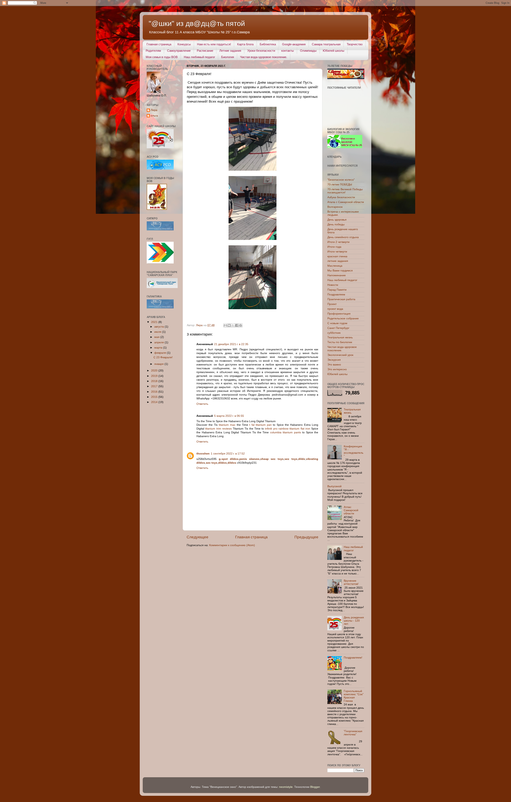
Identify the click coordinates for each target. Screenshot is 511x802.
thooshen (203, 453)
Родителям (153, 50)
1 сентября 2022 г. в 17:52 (228, 453)
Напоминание (336, 275)
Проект (332, 304)
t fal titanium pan (260, 424)
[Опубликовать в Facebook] (237, 325)
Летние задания (230, 50)
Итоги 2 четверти (338, 242)
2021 (154, 322)
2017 (154, 386)
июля (158, 331)
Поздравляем (336, 294)
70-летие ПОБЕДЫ (339, 184)
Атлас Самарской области (351, 510)
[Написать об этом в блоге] (229, 325)
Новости (332, 284)
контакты (287, 50)
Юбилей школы (333, 50)
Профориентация (339, 313)
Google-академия (294, 44)
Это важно (334, 364)
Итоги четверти (337, 251)
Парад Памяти (337, 289)
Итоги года (334, 246)
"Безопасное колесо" (341, 179)
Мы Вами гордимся (340, 270)
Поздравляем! (353, 657)
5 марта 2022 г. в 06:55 (229, 415)
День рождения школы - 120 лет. (354, 620)
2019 (154, 375)
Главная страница (159, 44)
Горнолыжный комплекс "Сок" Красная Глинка (353, 696)
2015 (154, 396)
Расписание (205, 50)
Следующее (197, 537)
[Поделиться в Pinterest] (241, 325)
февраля (160, 352)
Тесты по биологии (339, 342)
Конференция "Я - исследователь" (353, 451)
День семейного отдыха (343, 237)
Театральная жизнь (340, 337)
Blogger (315, 786)
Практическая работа (341, 299)
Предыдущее (306, 537)
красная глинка (337, 256)
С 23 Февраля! (163, 357)
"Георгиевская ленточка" (353, 733)
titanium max (227, 424)
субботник (334, 332)
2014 (154, 402)
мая (157, 337)
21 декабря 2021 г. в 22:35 (231, 344)
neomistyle (286, 786)
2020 (154, 370)
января (159, 363)
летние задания (337, 260)
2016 (154, 391)
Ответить (202, 403)
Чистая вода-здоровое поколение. (263, 57)
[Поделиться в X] (233, 325)
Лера (154, 110)
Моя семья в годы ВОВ (162, 57)
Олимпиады (308, 50)
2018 (154, 381)
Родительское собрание (343, 318)
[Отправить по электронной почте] (225, 325)
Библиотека (268, 44)
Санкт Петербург (338, 328)
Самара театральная (326, 44)
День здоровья (337, 219)
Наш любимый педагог (199, 57)
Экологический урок (340, 354)
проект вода (335, 308)
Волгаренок (335, 206)
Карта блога (245, 44)
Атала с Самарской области (345, 202)
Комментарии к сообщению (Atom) (232, 545)
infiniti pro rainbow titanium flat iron (287, 428)
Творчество (354, 44)
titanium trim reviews (218, 428)
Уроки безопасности (261, 50)
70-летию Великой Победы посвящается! (345, 191)
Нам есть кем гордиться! (214, 44)
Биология (227, 57)
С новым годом (337, 323)
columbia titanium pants (285, 432)
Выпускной (334, 486)
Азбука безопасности (341, 197)
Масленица (334, 265)
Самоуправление (179, 50)
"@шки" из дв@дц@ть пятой (197, 23)
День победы (336, 224)
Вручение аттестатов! (351, 582)
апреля (159, 342)
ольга (154, 115)
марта (158, 347)
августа (159, 326)
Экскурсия (334, 359)
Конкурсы (184, 44)
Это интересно (337, 369)
